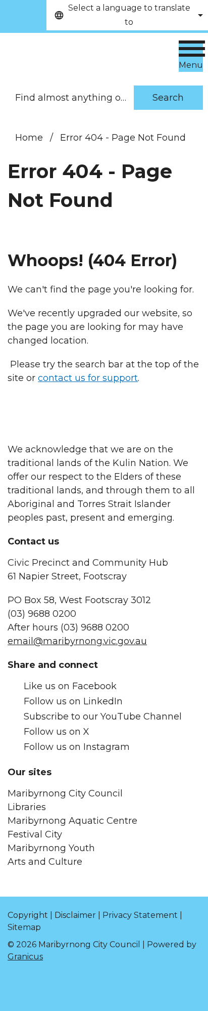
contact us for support (88, 378)
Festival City (35, 834)
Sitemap (24, 927)
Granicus (25, 956)
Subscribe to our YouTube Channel (103, 716)
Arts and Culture (45, 861)
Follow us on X (56, 731)
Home (29, 137)
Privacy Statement (140, 915)
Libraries (27, 807)
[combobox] (127, 15)
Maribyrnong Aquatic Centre (72, 820)
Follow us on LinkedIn (73, 701)
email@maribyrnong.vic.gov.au (77, 641)
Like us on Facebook (70, 686)
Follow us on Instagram (77, 746)
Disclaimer (75, 915)
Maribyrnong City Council (65, 793)
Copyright (28, 915)
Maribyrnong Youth (51, 848)
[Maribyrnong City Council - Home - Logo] (76, 53)
